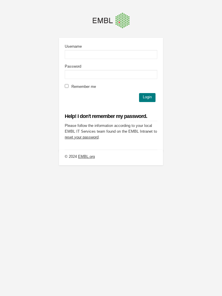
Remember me (83, 86)
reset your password (82, 137)
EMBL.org (86, 156)
